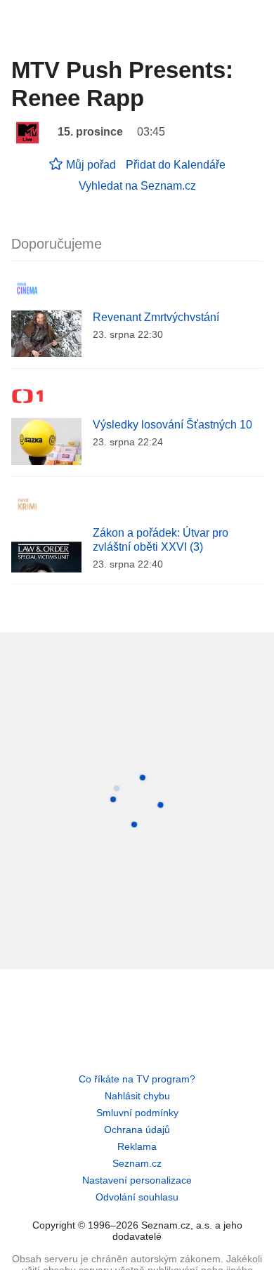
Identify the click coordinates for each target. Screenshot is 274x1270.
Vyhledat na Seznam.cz (137, 186)
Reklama (137, 1146)
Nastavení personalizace (137, 1180)
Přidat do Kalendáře (176, 165)
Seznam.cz (137, 1163)
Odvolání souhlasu (137, 1197)
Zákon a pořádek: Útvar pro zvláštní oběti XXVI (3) (160, 540)
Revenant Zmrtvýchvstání (156, 317)
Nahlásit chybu (137, 1095)
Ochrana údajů (137, 1129)
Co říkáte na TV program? (137, 1079)
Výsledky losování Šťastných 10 (172, 425)
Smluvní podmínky (137, 1112)
